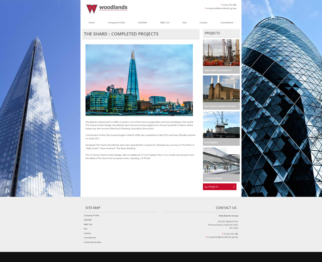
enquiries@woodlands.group (221, 8)
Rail (184, 22)
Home (92, 22)
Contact (203, 22)
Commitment (227, 22)
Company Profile (116, 22)
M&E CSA (164, 22)
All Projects (211, 186)
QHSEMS (142, 22)
